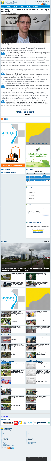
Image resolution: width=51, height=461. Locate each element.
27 (38, 180)
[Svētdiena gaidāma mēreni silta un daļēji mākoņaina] (6, 276)
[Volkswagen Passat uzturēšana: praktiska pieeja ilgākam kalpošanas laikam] (31, 347)
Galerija (4, 387)
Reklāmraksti (36, 6)
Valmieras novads (4, 416)
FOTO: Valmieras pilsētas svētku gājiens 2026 (18, 389)
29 (44, 180)
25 (31, 180)
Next (48, 257)
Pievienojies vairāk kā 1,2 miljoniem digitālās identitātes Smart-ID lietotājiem (42, 353)
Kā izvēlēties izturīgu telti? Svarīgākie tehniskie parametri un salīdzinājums (17, 353)
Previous (3, 257)
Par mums (37, 1)
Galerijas (15, 6)
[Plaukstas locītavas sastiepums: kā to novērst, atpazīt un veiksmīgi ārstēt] (6, 339)
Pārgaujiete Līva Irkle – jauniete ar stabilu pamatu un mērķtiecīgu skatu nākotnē (17, 371)
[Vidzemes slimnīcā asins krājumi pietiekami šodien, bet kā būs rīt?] (6, 380)
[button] (44, 4)
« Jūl (27, 183)
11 (31, 177)
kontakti (32, 192)
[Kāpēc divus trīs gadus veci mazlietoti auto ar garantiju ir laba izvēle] (6, 347)
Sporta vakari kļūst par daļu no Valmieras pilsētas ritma (42, 337)
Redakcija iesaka (7, 361)
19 (34, 179)
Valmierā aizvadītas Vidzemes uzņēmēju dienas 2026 (17, 405)
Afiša (22, 6)
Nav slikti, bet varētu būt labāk (35, 212)
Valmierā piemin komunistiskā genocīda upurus (17, 397)
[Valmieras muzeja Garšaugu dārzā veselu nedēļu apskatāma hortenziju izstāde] (6, 321)
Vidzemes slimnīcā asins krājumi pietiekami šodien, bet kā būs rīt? (17, 379)
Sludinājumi (28, 6)
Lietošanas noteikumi (32, 442)
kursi (31, 195)
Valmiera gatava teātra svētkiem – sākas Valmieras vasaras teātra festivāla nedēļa (43, 327)
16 (48, 177)
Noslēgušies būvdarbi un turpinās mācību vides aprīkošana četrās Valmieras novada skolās (17, 313)
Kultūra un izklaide (31, 438)
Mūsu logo (5, 444)
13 (38, 177)
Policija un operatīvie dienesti (33, 436)
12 (34, 177)
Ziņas (8, 6)
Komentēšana (30, 443)
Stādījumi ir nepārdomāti (34, 213)
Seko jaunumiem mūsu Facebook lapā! (36, 457)
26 (34, 180)
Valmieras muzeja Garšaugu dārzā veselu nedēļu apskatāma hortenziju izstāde (17, 320)
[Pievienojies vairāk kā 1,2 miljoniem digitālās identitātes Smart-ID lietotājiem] (31, 354)
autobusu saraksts (34, 194)
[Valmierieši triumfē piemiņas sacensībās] (31, 314)
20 (38, 179)
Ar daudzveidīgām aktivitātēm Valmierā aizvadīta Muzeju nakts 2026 (43, 390)
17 (27, 179)
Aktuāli (4, 241)
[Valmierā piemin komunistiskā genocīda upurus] (6, 399)
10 (27, 177)
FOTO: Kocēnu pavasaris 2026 (42, 404)
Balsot (46, 215)
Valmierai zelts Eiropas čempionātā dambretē (16, 327)
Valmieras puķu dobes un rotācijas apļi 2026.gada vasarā (17, 363)
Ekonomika (30, 434)
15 (44, 177)
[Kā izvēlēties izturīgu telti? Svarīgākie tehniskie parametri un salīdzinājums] (6, 354)
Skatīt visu (46, 241)
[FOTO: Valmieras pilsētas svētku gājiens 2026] (6, 391)
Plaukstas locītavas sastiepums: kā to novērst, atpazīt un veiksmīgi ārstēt (17, 338)
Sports (29, 437)
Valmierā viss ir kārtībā (34, 211)
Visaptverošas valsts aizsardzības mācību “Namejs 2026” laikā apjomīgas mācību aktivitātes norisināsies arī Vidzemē (17, 283)
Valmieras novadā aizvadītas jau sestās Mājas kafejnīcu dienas (42, 319)
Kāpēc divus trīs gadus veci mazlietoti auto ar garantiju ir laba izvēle (17, 345)
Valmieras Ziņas (4, 412)
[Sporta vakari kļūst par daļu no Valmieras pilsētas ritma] (31, 339)
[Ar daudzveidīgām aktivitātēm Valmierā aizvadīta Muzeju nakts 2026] (31, 391)
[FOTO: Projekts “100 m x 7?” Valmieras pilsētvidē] (31, 399)
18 (31, 179)
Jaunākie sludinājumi (34, 361)
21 (41, 179)
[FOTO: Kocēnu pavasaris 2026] (31, 406)
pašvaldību (32, 191)
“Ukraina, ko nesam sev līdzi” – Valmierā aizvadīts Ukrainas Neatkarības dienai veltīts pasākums (42, 283)
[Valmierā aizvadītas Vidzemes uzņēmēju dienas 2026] (6, 406)
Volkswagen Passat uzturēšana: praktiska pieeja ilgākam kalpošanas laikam (42, 345)
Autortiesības (30, 441)
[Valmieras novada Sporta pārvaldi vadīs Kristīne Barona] (31, 276)
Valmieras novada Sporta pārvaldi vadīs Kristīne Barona (42, 274)
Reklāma (47, 1)
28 (41, 180)
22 (44, 179)
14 (41, 177)
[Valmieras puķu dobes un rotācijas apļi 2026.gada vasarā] (6, 365)
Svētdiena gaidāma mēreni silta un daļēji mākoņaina (17, 274)
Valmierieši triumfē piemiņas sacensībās (42, 312)
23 (48, 179)
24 (27, 180)
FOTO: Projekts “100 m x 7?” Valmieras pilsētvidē (41, 397)
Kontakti (42, 1)
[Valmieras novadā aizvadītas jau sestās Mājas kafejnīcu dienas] (31, 321)
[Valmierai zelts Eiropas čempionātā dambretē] (6, 329)
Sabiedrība (30, 433)
